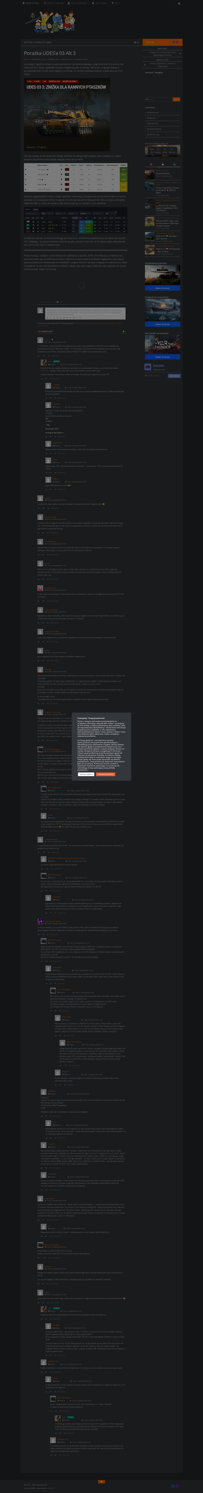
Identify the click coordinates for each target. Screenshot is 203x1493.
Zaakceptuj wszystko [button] (106, 774)
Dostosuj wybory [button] (86, 774)
